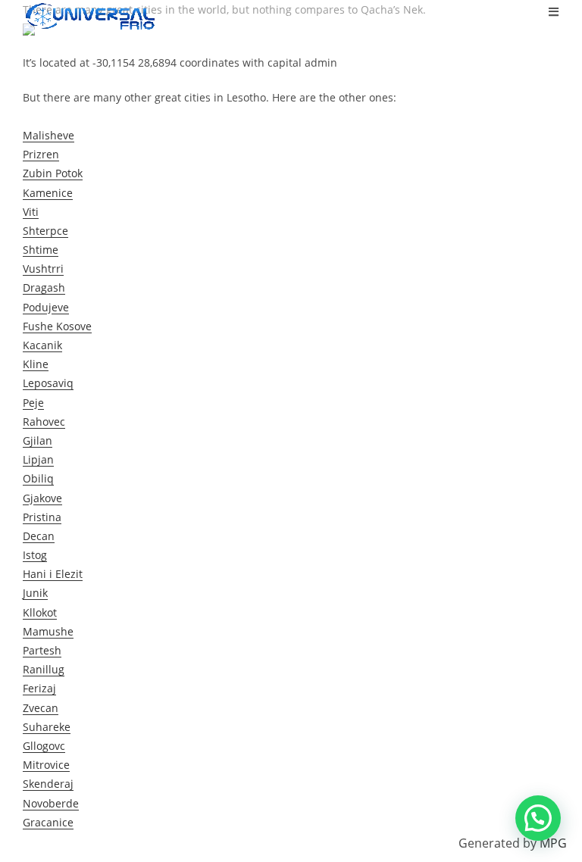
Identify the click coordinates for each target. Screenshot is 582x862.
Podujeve (46, 307)
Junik (35, 593)
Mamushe (48, 631)
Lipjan (38, 459)
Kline (35, 364)
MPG (553, 843)
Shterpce (45, 230)
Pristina (42, 517)
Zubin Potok (53, 173)
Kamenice (48, 193)
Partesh (42, 650)
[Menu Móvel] (554, 11)
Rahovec (44, 421)
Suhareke (46, 727)
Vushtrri (43, 268)
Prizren (41, 154)
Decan (39, 536)
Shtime (40, 249)
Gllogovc (44, 746)
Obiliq (38, 478)
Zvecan (40, 708)
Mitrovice (46, 764)
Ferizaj (39, 688)
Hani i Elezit (53, 574)
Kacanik (42, 345)
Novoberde (51, 803)
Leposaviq (48, 383)
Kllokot (40, 612)
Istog (35, 555)
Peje (33, 402)
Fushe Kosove (57, 326)
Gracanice (48, 822)
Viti (31, 212)
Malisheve (48, 135)
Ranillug (43, 669)
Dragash (44, 287)
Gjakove (42, 498)
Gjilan (37, 440)
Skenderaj (48, 783)
